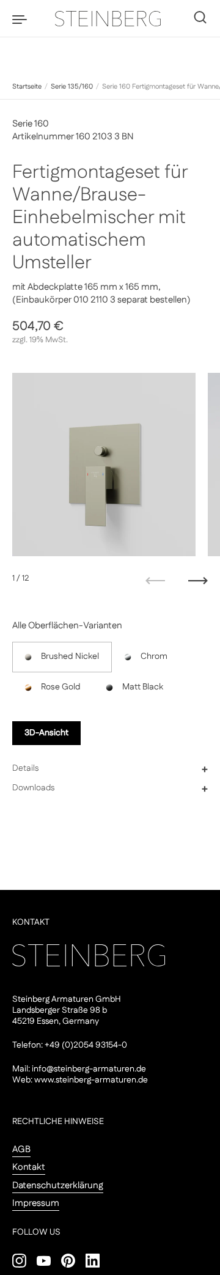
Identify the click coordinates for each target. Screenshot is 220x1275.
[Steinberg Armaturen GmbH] (110, 18)
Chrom (154, 656)
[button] (110, 768)
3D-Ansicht (46, 733)
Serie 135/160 (72, 87)
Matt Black (142, 687)
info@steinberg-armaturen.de (89, 1069)
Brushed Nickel (70, 656)
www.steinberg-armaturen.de (91, 1080)
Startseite (27, 87)
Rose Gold (61, 687)
